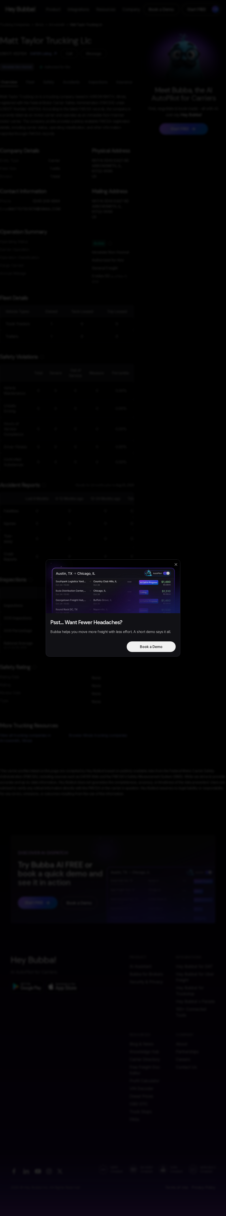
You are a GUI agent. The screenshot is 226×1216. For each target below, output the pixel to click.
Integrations (78, 9)
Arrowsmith (57, 24)
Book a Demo (161, 9)
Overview (9, 82)
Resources (105, 9)
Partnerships (187, 1051)
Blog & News (141, 1044)
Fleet (30, 82)
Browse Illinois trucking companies (98, 735)
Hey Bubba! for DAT (194, 966)
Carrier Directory (145, 1059)
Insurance (124, 82)
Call (69, 53)
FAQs (134, 1119)
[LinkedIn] (26, 1171)
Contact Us (186, 1067)
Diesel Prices (141, 1096)
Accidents (71, 82)
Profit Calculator (144, 1080)
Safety (48, 82)
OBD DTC (139, 1104)
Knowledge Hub (144, 1051)
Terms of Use (176, 1187)
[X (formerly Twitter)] (60, 1171)
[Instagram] (49, 1171)
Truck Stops (141, 1111)
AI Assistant (140, 966)
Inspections (98, 82)
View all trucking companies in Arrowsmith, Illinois (25, 738)
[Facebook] (14, 1171)
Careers (183, 1059)
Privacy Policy (203, 1187)
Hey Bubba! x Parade (195, 1001)
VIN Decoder (141, 1088)
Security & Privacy (146, 982)
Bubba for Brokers (146, 974)
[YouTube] (38, 1171)
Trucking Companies (15, 24)
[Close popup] (175, 564)
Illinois (39, 24)
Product (53, 9)
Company (131, 9)
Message (93, 53)
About (181, 1044)
